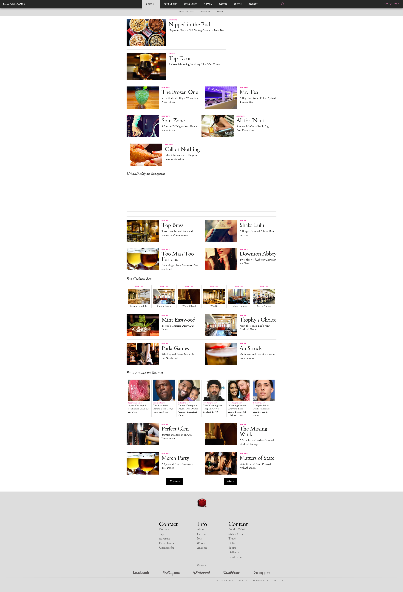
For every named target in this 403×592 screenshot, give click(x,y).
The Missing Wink (253, 431)
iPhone (201, 543)
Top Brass (172, 225)
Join (199, 538)
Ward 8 (214, 306)
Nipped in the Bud (189, 24)
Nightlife (205, 12)
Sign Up (388, 3)
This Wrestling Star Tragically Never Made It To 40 (212, 407)
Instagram (171, 573)
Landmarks (235, 557)
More (230, 481)
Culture (223, 4)
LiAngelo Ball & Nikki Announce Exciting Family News (261, 409)
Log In (396, 3)
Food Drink (170, 4)
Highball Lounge (239, 306)
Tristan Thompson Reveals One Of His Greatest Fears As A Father (188, 409)
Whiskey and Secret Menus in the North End (178, 356)
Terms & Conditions (260, 580)
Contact (164, 529)
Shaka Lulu (252, 225)
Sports (238, 4)
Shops (220, 12)
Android (202, 548)
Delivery (253, 4)
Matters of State (257, 458)
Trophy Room (164, 306)
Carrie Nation (264, 306)
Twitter (232, 573)
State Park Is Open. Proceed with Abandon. (255, 466)
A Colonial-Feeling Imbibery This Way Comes (195, 64)
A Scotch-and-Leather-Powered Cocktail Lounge (257, 442)
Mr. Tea (249, 92)
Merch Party (175, 458)
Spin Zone (173, 121)
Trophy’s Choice (258, 320)
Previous (175, 481)
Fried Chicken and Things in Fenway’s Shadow (181, 157)
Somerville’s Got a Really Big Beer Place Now (252, 128)
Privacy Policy (277, 580)
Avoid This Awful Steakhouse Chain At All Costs (138, 407)
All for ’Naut (250, 121)
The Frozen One (180, 92)
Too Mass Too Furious (178, 256)
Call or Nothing (182, 149)
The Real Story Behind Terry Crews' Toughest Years (163, 407)
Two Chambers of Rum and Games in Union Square (177, 233)
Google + (262, 573)
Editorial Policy (242, 580)
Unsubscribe (166, 548)
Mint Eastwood (178, 320)
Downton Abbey (258, 254)
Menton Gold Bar (139, 306)
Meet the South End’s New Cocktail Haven (255, 327)
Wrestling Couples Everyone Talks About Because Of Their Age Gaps (237, 409)
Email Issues (166, 543)
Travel (208, 4)
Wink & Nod (189, 306)
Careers (201, 534)
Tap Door (180, 58)
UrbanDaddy (14, 4)
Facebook (141, 573)
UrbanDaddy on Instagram (146, 173)
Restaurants (186, 12)
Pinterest (201, 573)
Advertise (164, 538)
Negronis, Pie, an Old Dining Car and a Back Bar (196, 30)
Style (190, 4)
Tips (161, 534)
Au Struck (251, 348)
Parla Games (175, 348)
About (201, 529)
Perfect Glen (175, 429)
